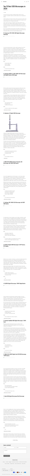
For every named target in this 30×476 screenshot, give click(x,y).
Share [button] (5, 12)
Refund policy (12, 474)
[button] (1, 1)
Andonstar (5, 474)
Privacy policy (15, 474)
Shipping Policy (12, 463)
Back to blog (15, 440)
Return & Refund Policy (18, 463)
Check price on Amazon (7, 70)
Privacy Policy (23, 463)
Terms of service (20, 474)
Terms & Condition (7, 463)
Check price (5, 158)
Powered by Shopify (8, 474)
